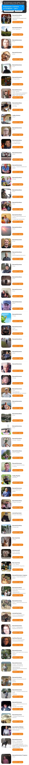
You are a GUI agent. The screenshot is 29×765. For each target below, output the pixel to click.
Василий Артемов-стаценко (19, 575)
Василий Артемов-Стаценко (19, 755)
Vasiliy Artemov (16, 115)
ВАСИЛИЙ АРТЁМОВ (17, 727)
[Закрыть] (22, 7)
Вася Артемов (16, 538)
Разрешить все (9, 10)
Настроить (18, 10)
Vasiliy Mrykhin (16, 475)
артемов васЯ (16, 550)
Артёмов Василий (17, 638)
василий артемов (16, 513)
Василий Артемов (17, 40)
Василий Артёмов (17, 15)
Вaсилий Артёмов (17, 451)
